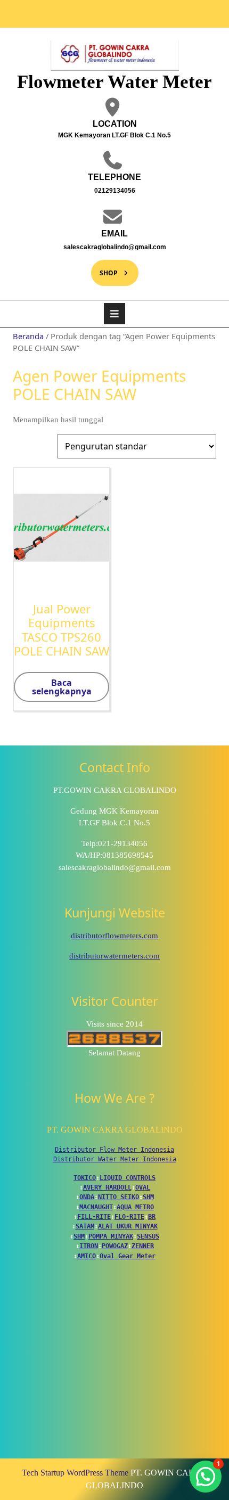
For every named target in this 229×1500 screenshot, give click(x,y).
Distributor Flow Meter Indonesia (114, 1149)
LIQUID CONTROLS (128, 1178)
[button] (206, 1477)
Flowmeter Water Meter (114, 81)
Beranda (28, 336)
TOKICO (84, 1178)
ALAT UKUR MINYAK (128, 1226)
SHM (148, 1197)
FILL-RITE (94, 1216)
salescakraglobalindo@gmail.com (106, 246)
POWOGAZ (115, 1246)
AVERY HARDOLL (107, 1187)
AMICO (86, 1256)
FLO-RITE (129, 1216)
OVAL (142, 1187)
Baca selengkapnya (62, 687)
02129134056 (91, 190)
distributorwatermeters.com (114, 956)
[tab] (114, 313)
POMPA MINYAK (110, 1236)
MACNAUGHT (96, 1207)
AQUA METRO (135, 1207)
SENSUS (148, 1236)
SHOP (104, 268)
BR (152, 1216)
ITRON (88, 1246)
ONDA (86, 1197)
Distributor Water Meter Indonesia (114, 1159)
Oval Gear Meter (128, 1256)
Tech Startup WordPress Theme (75, 1472)
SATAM (85, 1226)
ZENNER (143, 1246)
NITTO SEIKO (118, 1197)
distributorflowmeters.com (114, 935)
